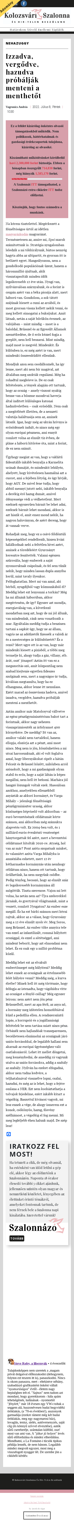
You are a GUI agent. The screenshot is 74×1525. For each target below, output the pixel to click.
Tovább (16, 1238)
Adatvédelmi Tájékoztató (37, 1502)
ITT (34, 184)
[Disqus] (37, 1300)
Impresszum (37, 1496)
